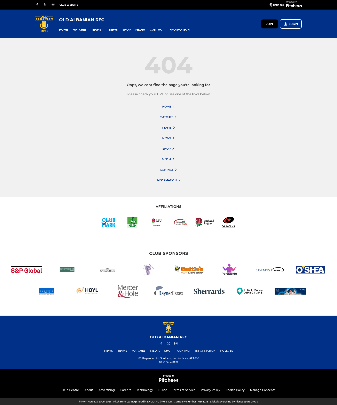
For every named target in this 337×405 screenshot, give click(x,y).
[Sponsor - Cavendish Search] (270, 270)
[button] (63, 30)
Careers (125, 390)
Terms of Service (183, 390)
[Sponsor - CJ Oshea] (310, 270)
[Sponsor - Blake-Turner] (67, 270)
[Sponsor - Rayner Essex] (168, 292)
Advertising (106, 390)
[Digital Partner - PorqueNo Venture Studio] (229, 270)
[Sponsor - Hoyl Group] (87, 292)
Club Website (68, 4)
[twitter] (45, 5)
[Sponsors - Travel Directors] (249, 292)
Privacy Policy (210, 390)
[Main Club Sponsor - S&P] (26, 270)
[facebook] (37, 4)
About (88, 390)
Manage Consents (262, 390)
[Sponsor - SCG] (290, 292)
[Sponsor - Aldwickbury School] (148, 270)
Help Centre (70, 390)
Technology (145, 390)
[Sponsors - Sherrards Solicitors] (209, 292)
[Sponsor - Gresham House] (107, 270)
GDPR (162, 390)
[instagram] (53, 4)
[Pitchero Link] (294, 6)
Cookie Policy (235, 390)
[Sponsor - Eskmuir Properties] (46, 292)
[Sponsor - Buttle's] (188, 270)
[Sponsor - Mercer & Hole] (128, 292)
